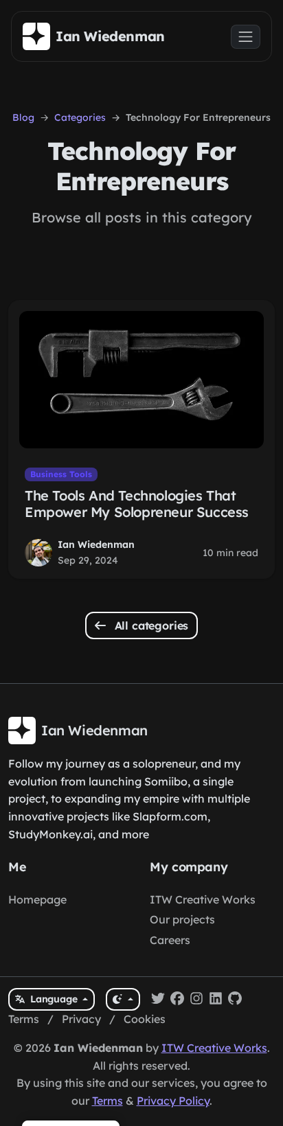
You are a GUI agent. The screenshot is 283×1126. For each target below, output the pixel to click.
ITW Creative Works (203, 899)
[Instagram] (196, 1000)
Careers (170, 940)
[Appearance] (122, 999)
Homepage (37, 899)
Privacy (81, 1019)
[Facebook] (177, 1000)
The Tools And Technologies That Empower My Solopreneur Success (137, 503)
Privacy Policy (173, 1100)
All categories (150, 625)
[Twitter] (158, 1000)
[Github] (235, 1000)
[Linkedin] (216, 1000)
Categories (80, 117)
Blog (23, 117)
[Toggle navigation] (245, 37)
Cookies (145, 1019)
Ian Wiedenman (96, 544)
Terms (23, 1019)
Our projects (182, 919)
